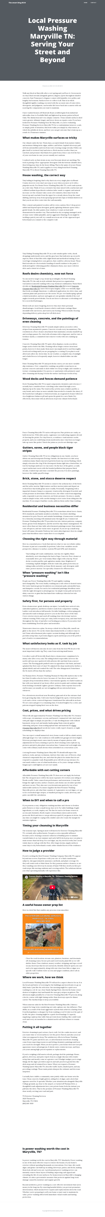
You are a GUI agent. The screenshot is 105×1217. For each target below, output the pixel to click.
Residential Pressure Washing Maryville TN (48, 286)
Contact (93, 2)
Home (85, 2)
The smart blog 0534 (17, 3)
